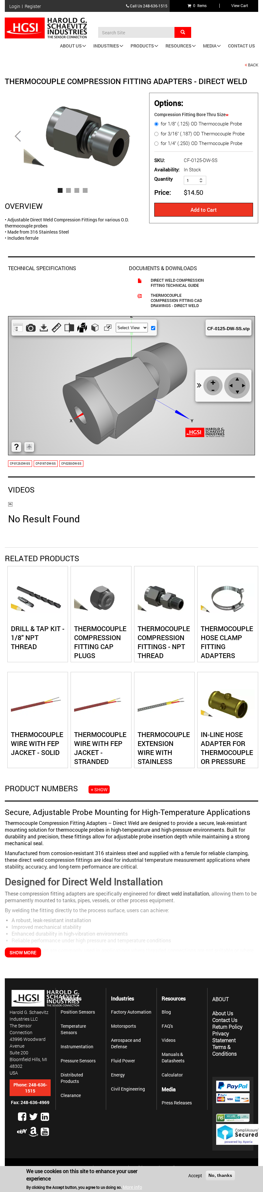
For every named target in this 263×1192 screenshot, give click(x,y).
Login (14, 6)
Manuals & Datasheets (173, 1057)
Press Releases (177, 1103)
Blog (166, 1012)
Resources (178, 46)
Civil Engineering (128, 1089)
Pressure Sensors (78, 1061)
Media (209, 46)
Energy (118, 1075)
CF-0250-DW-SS (71, 463)
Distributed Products (72, 1078)
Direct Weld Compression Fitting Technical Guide (177, 283)
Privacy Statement (224, 1036)
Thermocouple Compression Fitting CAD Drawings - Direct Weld (176, 300)
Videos (168, 1040)
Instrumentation (77, 1046)
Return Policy (227, 1026)
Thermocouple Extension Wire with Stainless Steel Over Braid (164, 757)
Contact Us (241, 46)
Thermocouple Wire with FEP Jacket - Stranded (100, 748)
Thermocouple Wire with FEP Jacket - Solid (37, 743)
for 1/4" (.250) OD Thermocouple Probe (201, 143)
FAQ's (167, 1026)
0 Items (199, 5)
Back (253, 65)
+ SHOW (99, 789)
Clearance (71, 1095)
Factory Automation (131, 1012)
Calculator (172, 1075)
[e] (22, 1131)
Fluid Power (123, 1061)
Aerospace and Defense (126, 1043)
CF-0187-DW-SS (46, 463)
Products (142, 46)
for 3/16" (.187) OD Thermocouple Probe (203, 134)
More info (132, 1187)
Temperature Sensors (73, 1029)
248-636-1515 (155, 5)
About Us (71, 46)
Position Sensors (78, 1012)
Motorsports (123, 1026)
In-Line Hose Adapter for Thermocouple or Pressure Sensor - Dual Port (227, 757)
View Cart (239, 5)
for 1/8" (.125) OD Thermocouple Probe (201, 124)
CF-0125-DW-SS (20, 463)
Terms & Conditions (224, 1050)
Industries (106, 46)
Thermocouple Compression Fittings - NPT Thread (164, 642)
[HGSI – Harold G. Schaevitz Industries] (48, 28)
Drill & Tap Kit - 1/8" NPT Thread (37, 637)
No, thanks (220, 1175)
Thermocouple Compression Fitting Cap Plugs (100, 642)
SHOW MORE (23, 952)
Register (33, 6)
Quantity (163, 179)
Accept (195, 1175)
